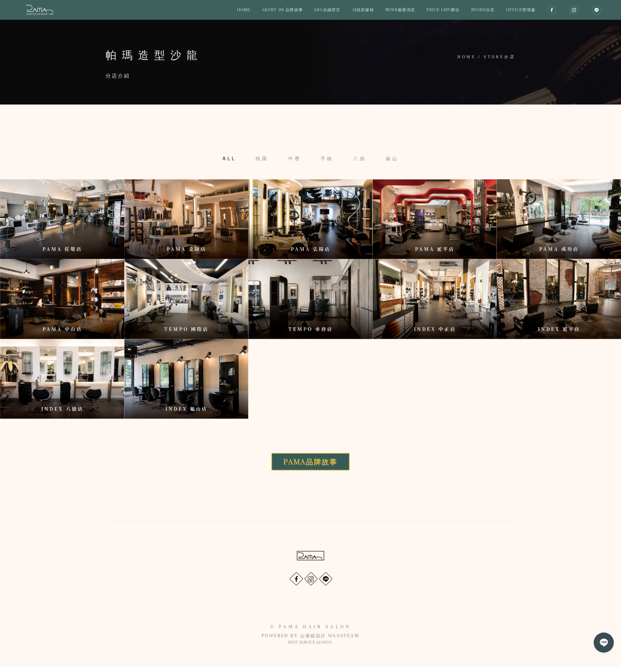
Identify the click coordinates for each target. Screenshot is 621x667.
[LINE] (325, 578)
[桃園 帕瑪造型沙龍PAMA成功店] (559, 219)
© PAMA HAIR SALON (310, 626)
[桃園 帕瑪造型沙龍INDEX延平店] (559, 299)
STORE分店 (499, 57)
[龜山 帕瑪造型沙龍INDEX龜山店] (186, 379)
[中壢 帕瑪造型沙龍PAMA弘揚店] (310, 219)
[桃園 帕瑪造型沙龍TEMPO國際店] (186, 299)
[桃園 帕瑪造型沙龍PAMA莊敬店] (62, 219)
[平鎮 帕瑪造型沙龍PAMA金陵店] (186, 219)
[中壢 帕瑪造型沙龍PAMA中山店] (62, 299)
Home (466, 57)
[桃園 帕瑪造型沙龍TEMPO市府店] (310, 299)
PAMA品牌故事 (310, 461)
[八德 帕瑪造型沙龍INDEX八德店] (62, 379)
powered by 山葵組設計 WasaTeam (310, 635)
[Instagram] (310, 578)
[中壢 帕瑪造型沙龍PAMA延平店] (435, 219)
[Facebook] (295, 578)
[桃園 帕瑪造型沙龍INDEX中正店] (435, 299)
